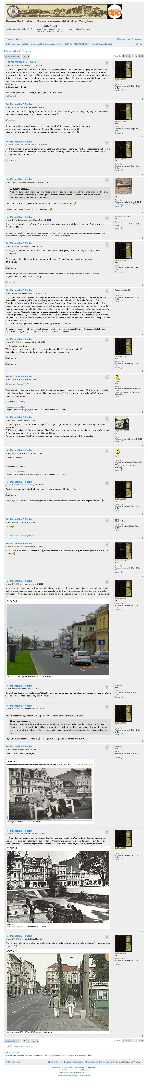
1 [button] (126, 56)
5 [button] (139, 56)
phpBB (70, 1067)
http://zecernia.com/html (15, 407)
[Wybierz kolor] (137, 44)
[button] (123, 56)
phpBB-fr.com (84, 1070)
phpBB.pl (85, 1072)
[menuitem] (19, 39)
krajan (117, 519)
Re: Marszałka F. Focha (20, 61)
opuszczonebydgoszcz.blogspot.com (20, 536)
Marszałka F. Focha (17, 51)
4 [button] (136, 56)
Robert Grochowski (122, 217)
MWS (117, 432)
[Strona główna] (64, 11)
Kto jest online (11, 1052)
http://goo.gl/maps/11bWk (17, 384)
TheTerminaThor (121, 195)
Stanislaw (118, 685)
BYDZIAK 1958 (120, 79)
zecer (117, 381)
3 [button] (132, 56)
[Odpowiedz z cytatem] (107, 63)
